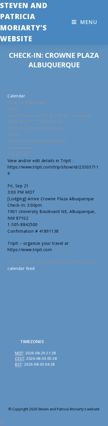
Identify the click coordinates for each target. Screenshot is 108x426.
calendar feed (21, 268)
